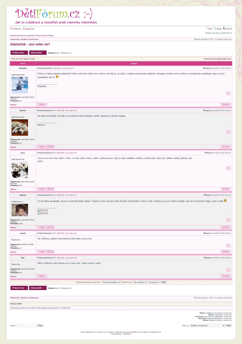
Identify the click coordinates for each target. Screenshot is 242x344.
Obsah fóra (15, 39)
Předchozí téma (210, 59)
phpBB (132, 332)
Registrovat (29, 29)
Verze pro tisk (16, 59)
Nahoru (13, 105)
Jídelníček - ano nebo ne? (30, 44)
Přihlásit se (16, 29)
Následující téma (224, 59)
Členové (228, 29)
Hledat (218, 29)
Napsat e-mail (29, 59)
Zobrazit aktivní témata (44, 36)
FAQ (210, 29)
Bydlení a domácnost (29, 39)
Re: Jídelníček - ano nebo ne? (65, 110)
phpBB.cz (127, 334)
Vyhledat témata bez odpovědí (22, 36)
